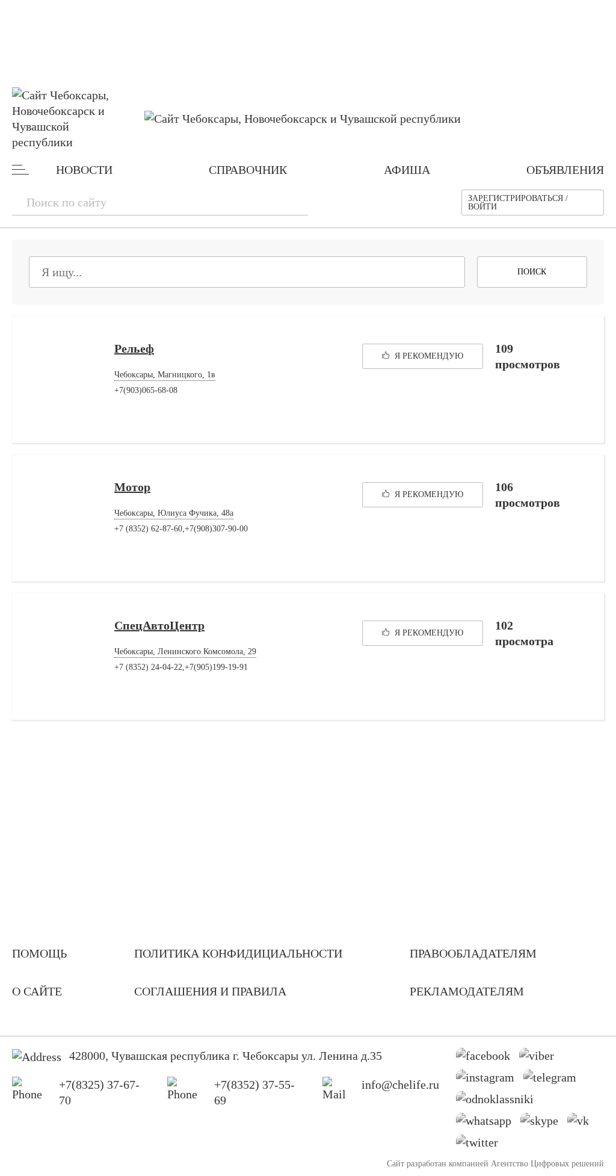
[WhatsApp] (488, 1123)
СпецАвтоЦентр (159, 625)
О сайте (37, 991)
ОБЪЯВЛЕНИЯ (565, 169)
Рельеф (134, 348)
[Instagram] (489, 1080)
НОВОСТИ (84, 169)
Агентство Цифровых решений (547, 1163)
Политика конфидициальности (238, 953)
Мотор (132, 487)
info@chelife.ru (400, 1084)
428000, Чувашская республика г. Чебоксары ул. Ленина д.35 (225, 1055)
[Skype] (543, 1123)
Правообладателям (473, 953)
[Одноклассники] (499, 1102)
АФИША (407, 169)
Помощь (39, 953)
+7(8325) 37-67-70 (99, 1092)
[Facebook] (487, 1058)
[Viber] (541, 1058)
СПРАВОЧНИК (248, 169)
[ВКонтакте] (582, 1123)
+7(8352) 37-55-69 (254, 1092)
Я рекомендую (427, 356)
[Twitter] (481, 1145)
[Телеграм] (554, 1080)
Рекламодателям (467, 991)
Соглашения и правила (210, 991)
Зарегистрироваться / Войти (518, 202)
